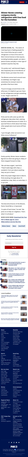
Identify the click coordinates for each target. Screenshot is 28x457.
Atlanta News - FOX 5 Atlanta (5, 408)
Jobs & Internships (17, 405)
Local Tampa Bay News (4, 334)
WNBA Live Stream (17, 434)
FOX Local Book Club (17, 390)
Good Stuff (21, 226)
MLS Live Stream (16, 435)
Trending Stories (16, 392)
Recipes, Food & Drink (5, 380)
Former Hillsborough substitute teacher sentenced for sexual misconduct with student (16, 287)
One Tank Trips (4, 375)
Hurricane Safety (16, 339)
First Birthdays (16, 364)
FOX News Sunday (5, 347)
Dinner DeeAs (4, 374)
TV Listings (15, 403)
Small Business (4, 395)
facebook (9, 442)
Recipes (14, 362)
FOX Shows (15, 393)
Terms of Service (15, 254)
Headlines (15, 388)
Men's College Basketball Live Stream (18, 429)
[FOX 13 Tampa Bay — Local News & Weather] (5, 2)
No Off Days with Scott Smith (6, 360)
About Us (15, 400)
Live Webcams (16, 335)
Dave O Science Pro (17, 366)
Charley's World (16, 357)
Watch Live (22, 2)
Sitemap (2, 350)
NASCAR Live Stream (17, 425)
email (19, 442)
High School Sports (5, 364)
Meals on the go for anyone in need (9, 42)
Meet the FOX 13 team (18, 402)
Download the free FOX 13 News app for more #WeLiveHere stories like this (14, 219)
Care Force (3, 383)
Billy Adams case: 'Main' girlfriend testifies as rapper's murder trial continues (16, 269)
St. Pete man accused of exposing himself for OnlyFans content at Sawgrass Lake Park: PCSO (10, 302)
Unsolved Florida (4, 344)
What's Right (3, 371)
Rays (2, 357)
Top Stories (3, 331)
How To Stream (16, 371)
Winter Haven (15, 22)
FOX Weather (16, 344)
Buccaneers (3, 355)
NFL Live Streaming (17, 419)
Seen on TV (3, 345)
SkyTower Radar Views (18, 331)
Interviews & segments (6, 421)
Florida (2, 336)
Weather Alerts (16, 338)
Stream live (3, 419)
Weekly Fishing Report (5, 362)
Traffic (14, 355)
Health (2, 339)
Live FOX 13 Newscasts (15, 373)
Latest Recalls (4, 390)
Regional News (5, 400)
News (14, 226)
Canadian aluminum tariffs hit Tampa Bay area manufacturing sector (9, 307)
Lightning (3, 358)
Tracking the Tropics (17, 341)
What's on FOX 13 (17, 395)
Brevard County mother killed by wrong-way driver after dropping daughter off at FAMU (10, 319)
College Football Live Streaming (17, 422)
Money (3, 387)
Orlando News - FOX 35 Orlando (5, 402)
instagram (14, 442)
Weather (15, 330)
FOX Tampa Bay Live (17, 383)
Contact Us (15, 412)
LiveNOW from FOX (17, 375)
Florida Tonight (4, 372)
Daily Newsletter (4, 348)
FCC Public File (16, 409)
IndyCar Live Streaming (18, 427)
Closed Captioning (17, 408)
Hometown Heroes (17, 358)
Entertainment (17, 387)
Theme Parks (4, 377)
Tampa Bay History (5, 382)
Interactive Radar (16, 333)
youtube (16, 442)
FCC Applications (16, 411)
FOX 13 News (9, 22)
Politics (2, 340)
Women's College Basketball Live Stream (18, 432)
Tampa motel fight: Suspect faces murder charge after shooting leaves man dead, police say (9, 296)
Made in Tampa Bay (5, 379)
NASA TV (15, 381)
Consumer (3, 337)
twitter (11, 442)
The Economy (4, 393)
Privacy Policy (15, 253)
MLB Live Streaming (17, 424)
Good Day (16, 353)
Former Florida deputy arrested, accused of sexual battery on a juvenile (16, 275)
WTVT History (16, 406)
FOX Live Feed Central (17, 380)
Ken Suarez (4, 22)
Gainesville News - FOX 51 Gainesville (6, 405)
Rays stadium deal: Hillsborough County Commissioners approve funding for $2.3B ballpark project (16, 281)
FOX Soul (15, 378)
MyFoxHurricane (16, 342)
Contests (15, 396)
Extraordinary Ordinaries (16, 360)
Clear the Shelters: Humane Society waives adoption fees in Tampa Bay (10, 313)
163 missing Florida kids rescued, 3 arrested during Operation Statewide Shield (16, 264)
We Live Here (5, 369)
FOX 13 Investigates (5, 342)
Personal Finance (4, 392)
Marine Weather (16, 336)
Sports (3, 353)
